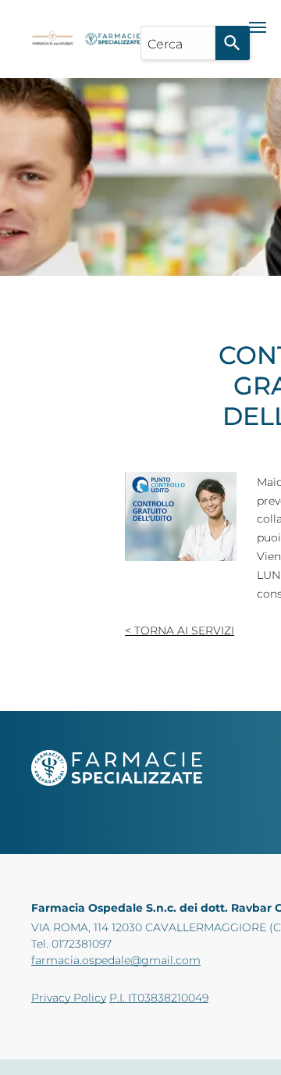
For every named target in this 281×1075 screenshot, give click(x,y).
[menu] (257, 27)
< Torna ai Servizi (179, 630)
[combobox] (177, 43)
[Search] (232, 43)
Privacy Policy (68, 998)
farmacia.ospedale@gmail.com (116, 960)
